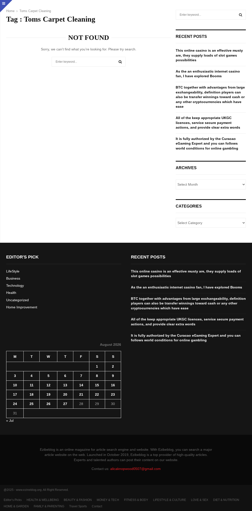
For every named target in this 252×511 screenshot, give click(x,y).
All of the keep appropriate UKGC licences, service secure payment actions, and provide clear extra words (208, 122)
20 (65, 394)
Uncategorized (17, 300)
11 (31, 385)
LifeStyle (12, 271)
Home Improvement (21, 307)
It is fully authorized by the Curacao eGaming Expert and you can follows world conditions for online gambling (207, 143)
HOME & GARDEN (16, 506)
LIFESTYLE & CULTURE (169, 500)
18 (31, 394)
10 (15, 385)
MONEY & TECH (108, 500)
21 (81, 394)
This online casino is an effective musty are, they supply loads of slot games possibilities (209, 55)
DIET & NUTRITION (226, 500)
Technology (15, 285)
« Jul (10, 420)
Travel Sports (78, 506)
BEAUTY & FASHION (78, 500)
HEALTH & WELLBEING (43, 500)
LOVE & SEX (199, 500)
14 (81, 385)
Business (13, 278)
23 (113, 394)
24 (15, 404)
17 (15, 394)
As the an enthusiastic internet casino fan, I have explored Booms (186, 287)
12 (48, 385)
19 (48, 394)
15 (97, 385)
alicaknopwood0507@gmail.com (135, 469)
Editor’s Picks (13, 500)
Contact (97, 506)
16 (113, 385)
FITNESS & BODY (136, 500)
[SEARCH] (240, 15)
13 (65, 385)
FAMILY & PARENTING (49, 506)
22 (97, 394)
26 (48, 404)
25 (31, 404)
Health (11, 293)
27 (65, 404)
